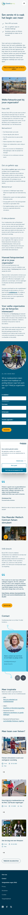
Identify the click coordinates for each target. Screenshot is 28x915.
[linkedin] (3, 906)
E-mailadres (5, 394)
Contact (4, 878)
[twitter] (11, 906)
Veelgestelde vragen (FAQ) (9, 882)
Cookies (4, 894)
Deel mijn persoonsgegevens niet (14, 470)
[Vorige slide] (17, 678)
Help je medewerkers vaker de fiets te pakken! (14, 68)
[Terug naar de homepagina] (8, 3)
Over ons (4, 874)
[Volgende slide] (23, 678)
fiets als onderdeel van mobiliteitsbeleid (10, 700)
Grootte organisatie (7, 419)
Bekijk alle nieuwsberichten (11, 861)
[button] (24, 3)
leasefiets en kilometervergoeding (13, 708)
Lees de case (7, 605)
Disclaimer (5, 890)
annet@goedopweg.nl (10, 661)
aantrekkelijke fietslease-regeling (13, 721)
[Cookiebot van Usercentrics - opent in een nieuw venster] (20, 444)
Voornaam (5, 404)
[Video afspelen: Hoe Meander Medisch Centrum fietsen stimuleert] (6, 537)
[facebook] (7, 906)
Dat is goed (14, 465)
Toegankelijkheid (6, 898)
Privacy (4, 886)
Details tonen (19, 460)
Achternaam (5, 412)
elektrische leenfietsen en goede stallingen (13, 713)
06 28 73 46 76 (8, 664)
